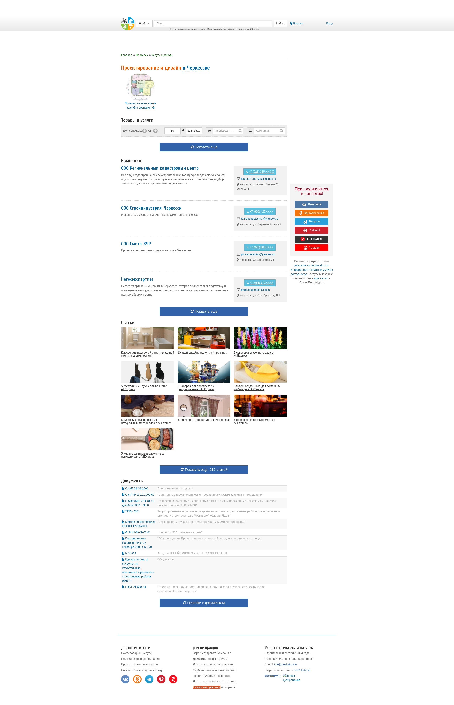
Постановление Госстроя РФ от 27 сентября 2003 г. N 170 (137, 543)
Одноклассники (313, 212)
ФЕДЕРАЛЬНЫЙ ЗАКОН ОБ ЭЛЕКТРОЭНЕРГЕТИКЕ (192, 553)
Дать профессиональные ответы (214, 681)
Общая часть (166, 559)
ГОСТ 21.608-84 (135, 586)
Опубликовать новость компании (214, 670)
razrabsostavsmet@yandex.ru (259, 218)
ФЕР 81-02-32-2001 (137, 532)
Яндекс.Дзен (314, 238)
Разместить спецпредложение (213, 664)
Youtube (314, 247)
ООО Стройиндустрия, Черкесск (151, 208)
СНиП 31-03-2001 (136, 488)
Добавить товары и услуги (210, 658)
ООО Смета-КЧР (136, 243)
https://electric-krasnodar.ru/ (311, 265)
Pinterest (314, 230)
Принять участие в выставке (212, 675)
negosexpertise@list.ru (255, 289)
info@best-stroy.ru (285, 664)
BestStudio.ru (302, 670)
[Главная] (127, 23)
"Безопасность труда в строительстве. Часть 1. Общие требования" (201, 521)
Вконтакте (314, 204)
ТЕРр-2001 (132, 511)
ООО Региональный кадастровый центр (160, 168)
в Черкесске (196, 67)
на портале (214, 687)
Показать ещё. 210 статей (205, 470)
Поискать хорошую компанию (140, 658)
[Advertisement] (311, 349)
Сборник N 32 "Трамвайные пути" (179, 532)
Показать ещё (205, 147)
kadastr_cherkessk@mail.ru (258, 178)
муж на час (321, 278)
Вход (329, 23)
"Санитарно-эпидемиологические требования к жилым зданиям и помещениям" (210, 494)
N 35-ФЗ (130, 553)
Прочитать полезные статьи (139, 664)
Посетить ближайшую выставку (141, 670)
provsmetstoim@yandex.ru (258, 254)
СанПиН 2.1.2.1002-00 (139, 494)
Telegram (314, 221)
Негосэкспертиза (137, 279)
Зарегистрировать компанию (212, 653)
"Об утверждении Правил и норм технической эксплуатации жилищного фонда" (210, 538)
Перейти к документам (205, 603)
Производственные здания (175, 488)
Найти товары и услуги (136, 653)
